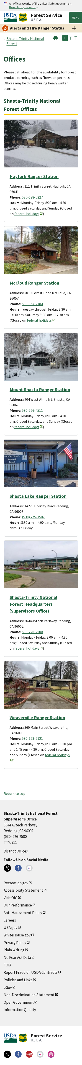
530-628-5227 (32, 197)
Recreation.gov (16, 882)
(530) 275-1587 (33, 517)
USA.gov (10, 927)
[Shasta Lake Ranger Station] (41, 463)
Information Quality (20, 1009)
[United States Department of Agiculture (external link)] (11, 17)
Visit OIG (10, 897)
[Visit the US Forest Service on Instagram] (51, 1054)
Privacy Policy (15, 942)
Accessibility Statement (23, 890)
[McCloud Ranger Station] (41, 250)
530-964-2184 (32, 303)
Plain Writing (14, 949)
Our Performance (18, 905)
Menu (75, 18)
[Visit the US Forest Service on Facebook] (18, 1054)
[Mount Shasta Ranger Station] (41, 357)
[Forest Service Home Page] (23, 17)
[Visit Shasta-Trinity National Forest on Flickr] (29, 868)
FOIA (7, 965)
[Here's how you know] (41, 5)
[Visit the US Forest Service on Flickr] (40, 1054)
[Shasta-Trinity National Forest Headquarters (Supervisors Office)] (41, 564)
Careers (10, 920)
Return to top (14, 793)
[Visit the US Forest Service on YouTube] (29, 1054)
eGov (8, 987)
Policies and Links (18, 979)
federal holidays (26, 213)
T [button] (65, 38)
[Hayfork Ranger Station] (41, 143)
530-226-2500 (32, 631)
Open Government (19, 1002)
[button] (55, 37)
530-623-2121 (32, 738)
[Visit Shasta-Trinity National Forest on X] (7, 868)
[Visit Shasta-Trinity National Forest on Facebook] (18, 868)
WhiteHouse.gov (17, 935)
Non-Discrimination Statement (29, 994)
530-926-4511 (32, 410)
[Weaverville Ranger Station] (41, 685)
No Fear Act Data (17, 957)
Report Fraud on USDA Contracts (30, 972)
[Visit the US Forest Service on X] (7, 1054)
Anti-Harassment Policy (23, 912)
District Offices (16, 851)
